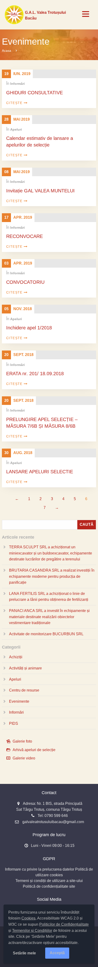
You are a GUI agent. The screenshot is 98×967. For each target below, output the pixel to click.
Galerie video (24, 758)
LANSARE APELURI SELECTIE (39, 471)
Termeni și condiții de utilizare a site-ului (49, 881)
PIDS (13, 723)
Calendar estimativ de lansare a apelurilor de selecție (39, 141)
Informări (17, 83)
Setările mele (24, 953)
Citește (14, 103)
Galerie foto (22, 741)
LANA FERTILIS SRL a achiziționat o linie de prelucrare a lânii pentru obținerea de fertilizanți (48, 597)
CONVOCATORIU (25, 282)
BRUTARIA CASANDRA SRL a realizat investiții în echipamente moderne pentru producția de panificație (51, 576)
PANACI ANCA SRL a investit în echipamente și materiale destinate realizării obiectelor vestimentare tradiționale (49, 617)
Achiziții (15, 657)
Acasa (6, 50)
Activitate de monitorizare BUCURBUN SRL (46, 634)
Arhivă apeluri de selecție (34, 750)
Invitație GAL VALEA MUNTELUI (40, 190)
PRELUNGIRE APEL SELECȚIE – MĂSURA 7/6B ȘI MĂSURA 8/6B (42, 423)
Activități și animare (25, 668)
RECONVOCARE (24, 236)
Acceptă (57, 953)
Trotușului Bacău (45, 15)
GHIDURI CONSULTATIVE (34, 92)
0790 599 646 (56, 816)
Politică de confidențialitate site (49, 886)
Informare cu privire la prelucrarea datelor (39, 869)
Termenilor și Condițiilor (32, 931)
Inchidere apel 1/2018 (29, 327)
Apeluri (16, 129)
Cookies (28, 918)
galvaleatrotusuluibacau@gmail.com (53, 822)
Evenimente (19, 701)
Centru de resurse (24, 690)
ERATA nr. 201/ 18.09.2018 (35, 373)
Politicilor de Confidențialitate (64, 924)
